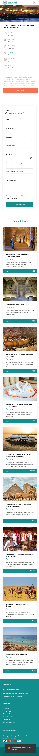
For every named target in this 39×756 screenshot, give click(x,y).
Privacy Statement (12, 198)
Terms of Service (21, 196)
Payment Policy (8, 714)
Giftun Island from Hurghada (16, 654)
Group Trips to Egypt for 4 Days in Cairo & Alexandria (18, 505)
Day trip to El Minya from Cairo (17, 304)
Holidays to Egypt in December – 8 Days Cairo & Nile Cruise (18, 455)
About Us (6, 708)
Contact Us (6, 719)
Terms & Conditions (9, 717)
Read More (20, 90)
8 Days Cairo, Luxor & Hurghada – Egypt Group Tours (18, 255)
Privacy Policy (7, 711)
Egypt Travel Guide (9, 722)
